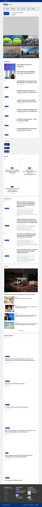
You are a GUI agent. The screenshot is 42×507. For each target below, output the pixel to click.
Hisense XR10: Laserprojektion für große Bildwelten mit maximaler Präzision (19, 294)
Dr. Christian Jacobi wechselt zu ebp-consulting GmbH (16, 407)
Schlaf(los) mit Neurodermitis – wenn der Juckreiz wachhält (27, 119)
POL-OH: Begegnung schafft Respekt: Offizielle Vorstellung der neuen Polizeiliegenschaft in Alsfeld (12, 45)
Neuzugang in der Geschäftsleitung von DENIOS (15, 383)
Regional (7, 8)
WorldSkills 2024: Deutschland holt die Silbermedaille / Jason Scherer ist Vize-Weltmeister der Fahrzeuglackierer (27, 82)
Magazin (33, 8)
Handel (28, 8)
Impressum (25, 504)
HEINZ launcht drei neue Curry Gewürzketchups (23, 298)
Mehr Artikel (21, 330)
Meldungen (13, 8)
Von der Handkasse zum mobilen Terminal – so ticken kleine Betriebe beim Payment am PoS (26, 307)
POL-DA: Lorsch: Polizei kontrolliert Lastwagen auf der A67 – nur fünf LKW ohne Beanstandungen (30, 57)
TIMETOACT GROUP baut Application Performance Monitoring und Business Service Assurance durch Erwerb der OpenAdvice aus (26, 204)
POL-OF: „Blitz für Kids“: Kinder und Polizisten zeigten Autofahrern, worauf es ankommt (29, 45)
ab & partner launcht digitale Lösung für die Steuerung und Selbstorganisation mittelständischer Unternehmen (26, 235)
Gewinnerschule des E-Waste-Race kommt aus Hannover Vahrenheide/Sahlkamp (12, 190)
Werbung (36, 504)
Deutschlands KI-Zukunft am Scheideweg (23, 492)
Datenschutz (31, 504)
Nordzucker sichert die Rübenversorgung (13, 480)
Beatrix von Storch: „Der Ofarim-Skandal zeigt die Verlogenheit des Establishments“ (12, 171)
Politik (18, 8)
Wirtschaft (23, 8)
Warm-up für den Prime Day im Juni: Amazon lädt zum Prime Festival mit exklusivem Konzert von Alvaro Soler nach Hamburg (26, 316)
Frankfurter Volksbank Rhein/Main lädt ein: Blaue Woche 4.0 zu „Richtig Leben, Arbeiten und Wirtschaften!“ (27, 111)
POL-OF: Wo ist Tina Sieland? (17, 12)
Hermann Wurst (20, 208)
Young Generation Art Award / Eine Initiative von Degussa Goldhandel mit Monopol (27, 92)
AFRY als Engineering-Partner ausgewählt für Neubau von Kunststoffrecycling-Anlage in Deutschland (27, 251)
